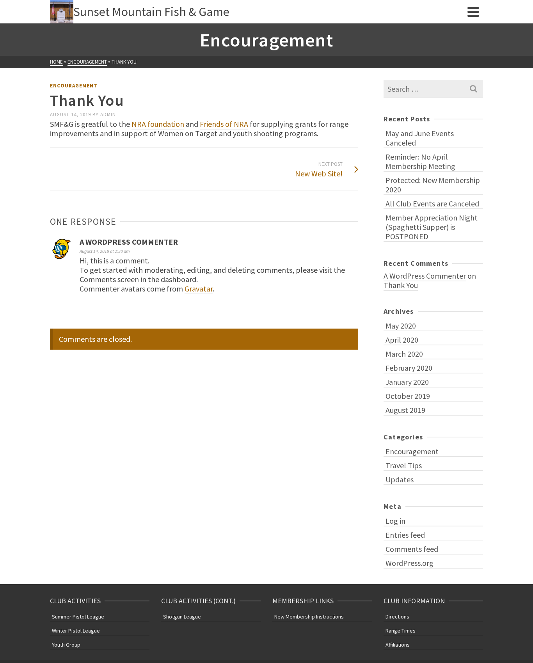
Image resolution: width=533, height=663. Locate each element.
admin (108, 114)
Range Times (401, 630)
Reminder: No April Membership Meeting (420, 161)
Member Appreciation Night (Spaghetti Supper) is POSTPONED (432, 227)
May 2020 (401, 326)
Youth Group (66, 644)
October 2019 (408, 396)
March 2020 (404, 354)
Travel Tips (404, 465)
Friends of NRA (224, 124)
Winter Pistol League (76, 630)
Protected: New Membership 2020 (433, 184)
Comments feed (412, 549)
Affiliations (398, 644)
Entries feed (405, 535)
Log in (395, 521)
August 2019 (405, 410)
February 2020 (409, 368)
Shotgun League (182, 616)
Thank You (401, 285)
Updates (400, 479)
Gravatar (199, 288)
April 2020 (402, 340)
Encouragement (74, 85)
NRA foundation (157, 124)
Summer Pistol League (78, 616)
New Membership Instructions (309, 616)
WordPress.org (410, 563)
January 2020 (407, 382)
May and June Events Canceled (420, 138)
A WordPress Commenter (129, 242)
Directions (397, 616)
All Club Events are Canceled (432, 203)
